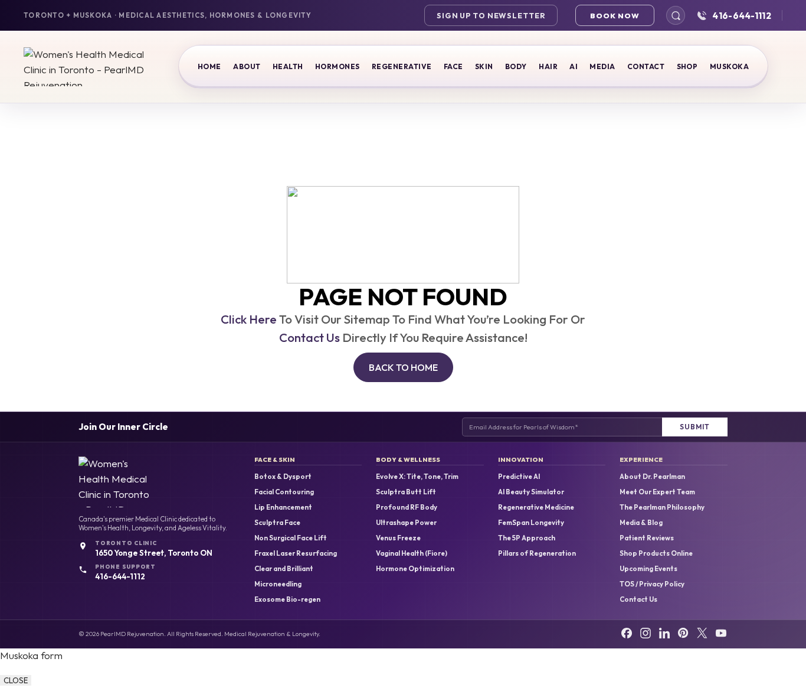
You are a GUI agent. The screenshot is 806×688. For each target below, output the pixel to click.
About (246, 66)
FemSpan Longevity (531, 523)
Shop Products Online (656, 553)
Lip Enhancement (283, 507)
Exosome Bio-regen (287, 599)
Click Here (249, 319)
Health (288, 66)
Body (516, 66)
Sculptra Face (277, 523)
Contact (645, 66)
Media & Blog (641, 523)
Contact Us (309, 337)
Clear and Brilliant (283, 569)
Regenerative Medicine (536, 507)
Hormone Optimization (415, 569)
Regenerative (402, 66)
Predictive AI (519, 476)
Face (453, 66)
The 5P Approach (526, 538)
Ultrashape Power (406, 523)
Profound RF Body (406, 507)
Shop (687, 66)
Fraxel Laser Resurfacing (295, 553)
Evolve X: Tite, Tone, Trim (417, 476)
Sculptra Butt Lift (406, 492)
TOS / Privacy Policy (652, 584)
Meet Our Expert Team (657, 492)
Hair (548, 66)
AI (573, 66)
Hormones (337, 66)
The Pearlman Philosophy (662, 507)
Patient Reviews (647, 538)
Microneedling (278, 584)
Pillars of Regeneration (537, 553)
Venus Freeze (398, 538)
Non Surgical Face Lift (290, 538)
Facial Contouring (284, 492)
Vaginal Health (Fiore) (411, 553)
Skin (484, 66)
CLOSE (16, 680)
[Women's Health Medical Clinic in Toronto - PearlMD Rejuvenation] (86, 66)
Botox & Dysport (283, 476)
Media (602, 66)
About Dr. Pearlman (652, 476)
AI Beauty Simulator (531, 492)
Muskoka (729, 66)
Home (209, 66)
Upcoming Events (648, 569)
